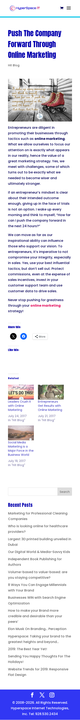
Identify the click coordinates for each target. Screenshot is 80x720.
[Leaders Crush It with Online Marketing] (21, 392)
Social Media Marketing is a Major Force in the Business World (21, 448)
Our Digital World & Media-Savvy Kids (39, 551)
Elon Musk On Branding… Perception (37, 628)
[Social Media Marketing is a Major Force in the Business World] (21, 432)
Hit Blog (13, 65)
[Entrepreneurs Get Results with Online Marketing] (51, 392)
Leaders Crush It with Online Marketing (19, 406)
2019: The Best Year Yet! (27, 649)
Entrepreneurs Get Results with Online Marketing (50, 406)
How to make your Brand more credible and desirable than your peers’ (35, 616)
